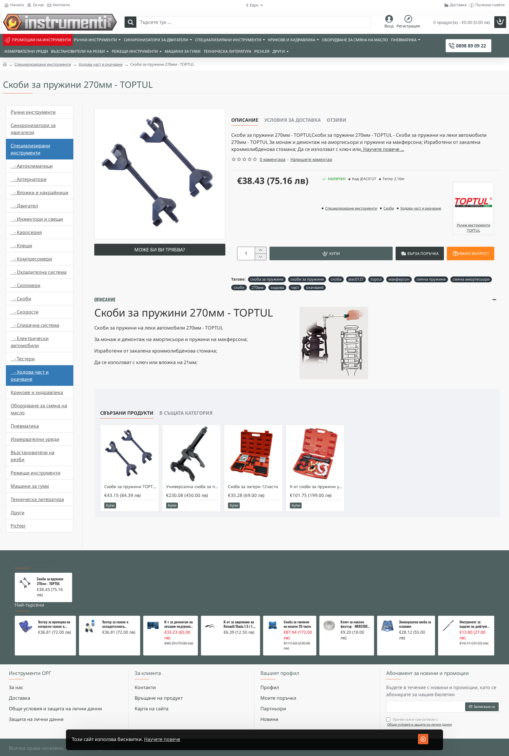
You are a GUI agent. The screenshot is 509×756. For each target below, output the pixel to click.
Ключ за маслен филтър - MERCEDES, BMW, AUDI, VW (355, 624)
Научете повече (162, 739)
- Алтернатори (29, 179)
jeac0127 (355, 279)
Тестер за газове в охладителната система (115, 624)
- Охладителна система (39, 272)
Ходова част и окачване (101, 64)
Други (17, 512)
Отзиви (336, 120)
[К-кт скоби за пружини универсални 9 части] (315, 454)
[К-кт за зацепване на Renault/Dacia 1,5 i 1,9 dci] (211, 626)
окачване (314, 287)
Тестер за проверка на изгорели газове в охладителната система (54, 624)
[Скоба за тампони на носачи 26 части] (273, 625)
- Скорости (25, 312)
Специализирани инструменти (42, 64)
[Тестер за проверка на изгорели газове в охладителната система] (26, 627)
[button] (331, 253)
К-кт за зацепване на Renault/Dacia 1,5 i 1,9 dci (239, 624)
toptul (376, 279)
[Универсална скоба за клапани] (387, 626)
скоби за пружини (307, 279)
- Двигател (24, 205)
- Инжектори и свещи (37, 219)
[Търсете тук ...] (130, 22)
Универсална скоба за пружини (192, 486)
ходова (277, 287)
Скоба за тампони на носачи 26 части (297, 624)
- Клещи (21, 245)
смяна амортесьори (471, 279)
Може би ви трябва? (159, 249)
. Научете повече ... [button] (382, 149)
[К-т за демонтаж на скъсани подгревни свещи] (153, 626)
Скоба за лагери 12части (253, 486)
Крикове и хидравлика (37, 392)
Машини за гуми (30, 486)
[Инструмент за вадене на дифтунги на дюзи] (448, 626)
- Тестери (23, 358)
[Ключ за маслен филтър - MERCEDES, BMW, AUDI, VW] (329, 626)
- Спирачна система (35, 325)
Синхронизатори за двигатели (33, 129)
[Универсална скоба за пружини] (191, 454)
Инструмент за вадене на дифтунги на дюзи (474, 624)
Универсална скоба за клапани (415, 624)
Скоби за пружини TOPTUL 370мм (130, 486)
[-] (260, 256)
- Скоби (21, 298)
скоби (239, 287)
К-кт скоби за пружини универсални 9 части (316, 486)
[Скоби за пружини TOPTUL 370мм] (129, 454)
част (295, 287)
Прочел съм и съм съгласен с (419, 722)
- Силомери (25, 285)
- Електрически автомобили (30, 342)
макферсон (399, 279)
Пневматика (25, 426)
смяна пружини (431, 279)
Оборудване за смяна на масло (39, 409)
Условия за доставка (292, 120)
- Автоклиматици (32, 166)
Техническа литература (37, 499)
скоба (336, 279)
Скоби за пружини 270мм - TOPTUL (50, 581)
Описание (244, 120)
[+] (260, 250)
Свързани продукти (126, 413)
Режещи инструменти (35, 473)
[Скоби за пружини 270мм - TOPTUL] (25, 583)
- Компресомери (31, 259)
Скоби (389, 208)
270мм (258, 287)
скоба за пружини (266, 279)
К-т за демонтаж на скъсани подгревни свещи (178, 624)
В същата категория (186, 413)
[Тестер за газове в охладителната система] (90, 627)
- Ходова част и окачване (30, 375)
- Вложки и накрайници (39, 192)
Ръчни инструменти (33, 112)
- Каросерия (26, 232)
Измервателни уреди (35, 439)
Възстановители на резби (32, 456)
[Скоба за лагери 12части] (253, 454)
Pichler (18, 526)
